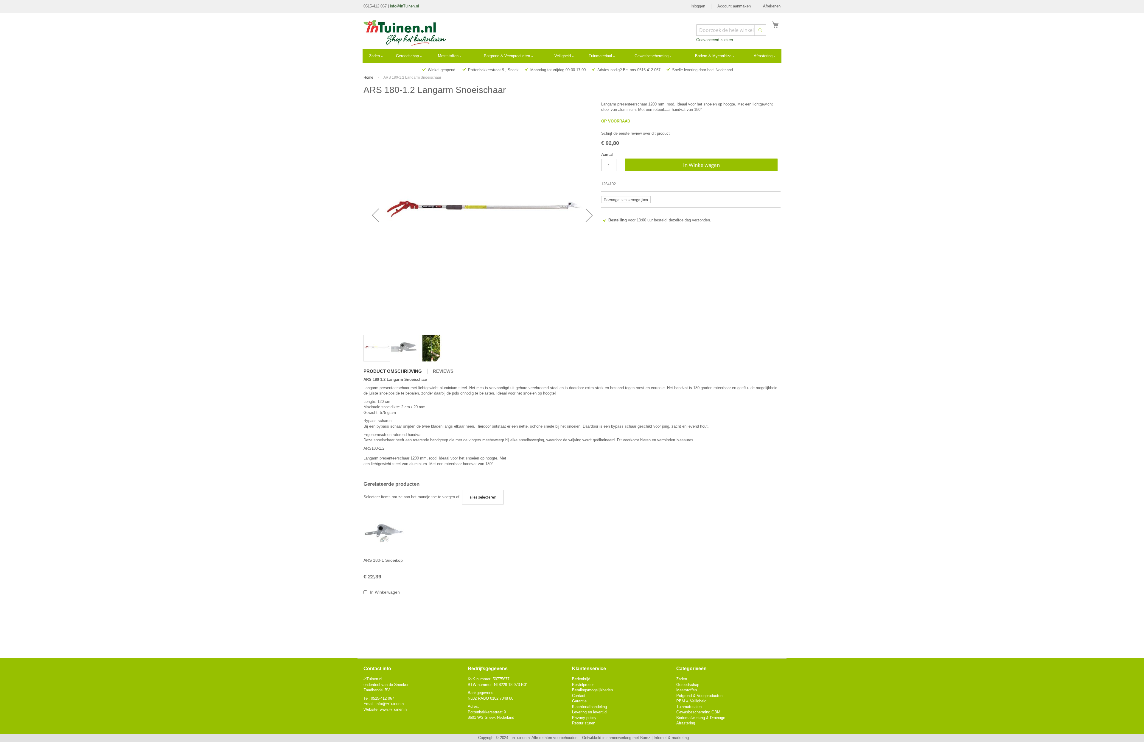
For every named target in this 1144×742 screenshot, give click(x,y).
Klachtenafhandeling (589, 706)
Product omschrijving (392, 371)
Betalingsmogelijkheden (592, 690)
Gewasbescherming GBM (698, 712)
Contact (578, 695)
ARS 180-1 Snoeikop (383, 560)
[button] (375, 215)
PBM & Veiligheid (691, 701)
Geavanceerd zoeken (714, 40)
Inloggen (698, 6)
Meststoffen (686, 690)
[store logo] (404, 33)
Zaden (681, 679)
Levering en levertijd (589, 712)
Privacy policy (584, 717)
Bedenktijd (581, 679)
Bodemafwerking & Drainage (700, 717)
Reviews (443, 371)
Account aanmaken (734, 6)
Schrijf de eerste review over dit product (635, 133)
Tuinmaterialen (689, 706)
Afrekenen (772, 6)
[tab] (395, 371)
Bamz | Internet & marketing (664, 737)
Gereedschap (687, 684)
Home (368, 77)
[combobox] (731, 30)
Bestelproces (583, 684)
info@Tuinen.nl (390, 703)
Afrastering (685, 723)
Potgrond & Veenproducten (699, 695)
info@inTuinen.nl (404, 6)
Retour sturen (583, 723)
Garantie (579, 701)
